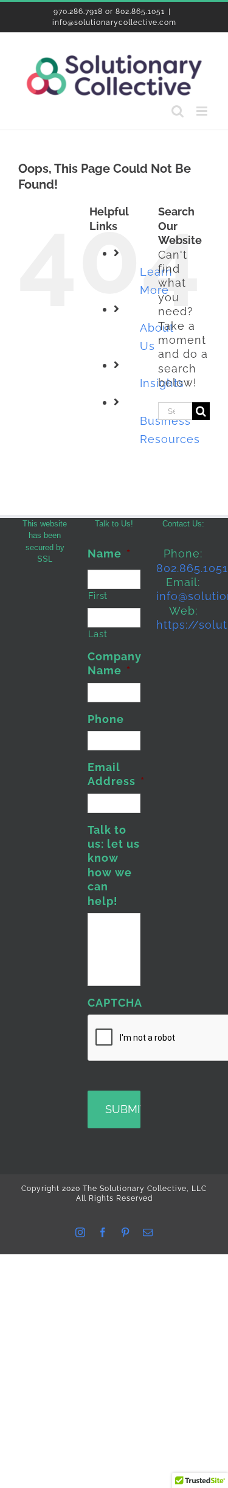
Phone (106, 719)
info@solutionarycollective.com (114, 22)
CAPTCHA (115, 1002)
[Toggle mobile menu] (203, 111)
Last (98, 634)
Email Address (116, 774)
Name (109, 553)
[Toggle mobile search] (177, 111)
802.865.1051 (192, 568)
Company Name (115, 663)
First (98, 595)
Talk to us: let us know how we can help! (114, 865)
